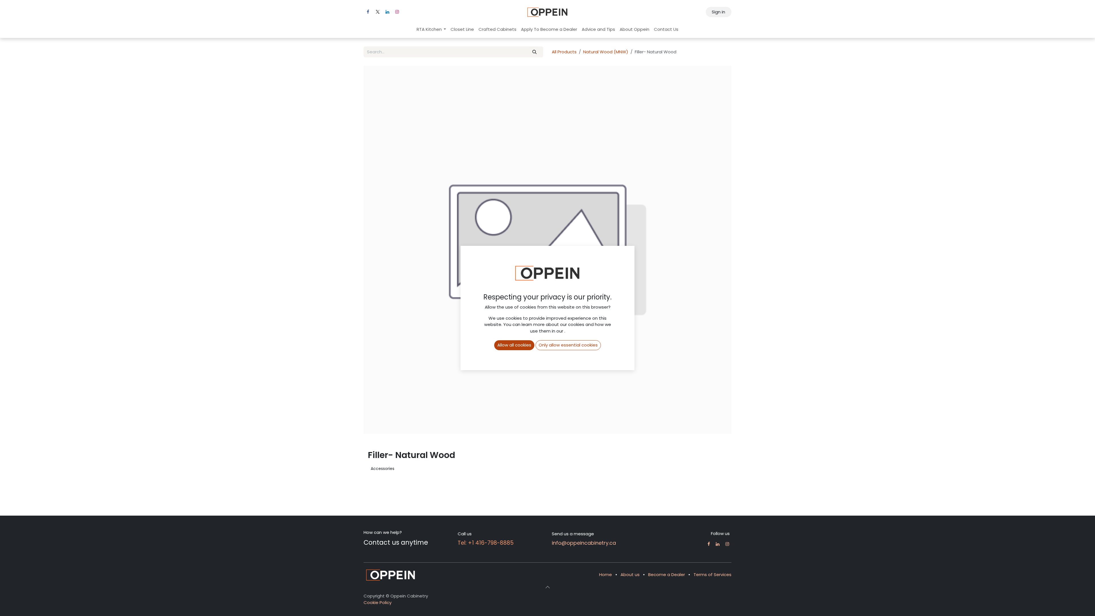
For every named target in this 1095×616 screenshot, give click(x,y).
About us (630, 575)
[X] (377, 12)
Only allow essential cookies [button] (568, 345)
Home (605, 575)
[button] (547, 587)
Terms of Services (712, 575)
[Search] (534, 52)
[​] (708, 544)
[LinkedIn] (387, 12)
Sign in (718, 12)
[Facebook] (368, 12)
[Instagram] (397, 12)
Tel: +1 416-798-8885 (486, 543)
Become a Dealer (666, 575)
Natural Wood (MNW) (605, 52)
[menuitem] (431, 29)
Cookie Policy (378, 602)
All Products (564, 52)
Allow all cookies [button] (514, 345)
